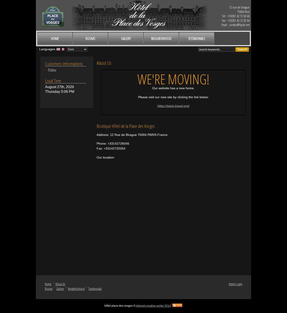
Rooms (90, 38)
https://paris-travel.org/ (173, 106)
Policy (52, 70)
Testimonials (196, 38)
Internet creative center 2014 (153, 305)
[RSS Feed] (177, 305)
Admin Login (235, 284)
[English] (58, 50)
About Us (60, 284)
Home (55, 38)
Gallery (126, 38)
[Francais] (63, 50)
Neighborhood (161, 38)
